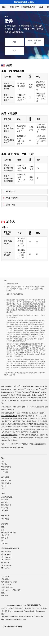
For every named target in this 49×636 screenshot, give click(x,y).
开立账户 (4, 464)
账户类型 (4, 469)
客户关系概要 (6, 584)
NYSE (5, 608)
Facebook (7, 554)
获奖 (3, 527)
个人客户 (4, 500)
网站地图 (4, 595)
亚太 (14, 51)
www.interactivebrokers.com (16, 619)
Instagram (7, 557)
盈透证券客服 (11, 418)
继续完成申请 (6, 467)
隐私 (3, 593)
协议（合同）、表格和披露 (11, 590)
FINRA (11, 608)
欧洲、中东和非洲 (34, 42)
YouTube (7, 568)
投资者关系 (5, 535)
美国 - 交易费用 (12, 198)
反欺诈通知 (5, 579)
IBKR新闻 (4, 538)
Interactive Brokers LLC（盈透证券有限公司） (24, 605)
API (2, 489)
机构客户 (4, 502)
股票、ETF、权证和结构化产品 (22, 7)
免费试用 (4, 472)
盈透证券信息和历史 (8, 532)
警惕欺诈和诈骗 (7, 587)
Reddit (6, 562)
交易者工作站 (6, 480)
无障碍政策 (5, 576)
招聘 (3, 530)
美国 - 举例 (10, 205)
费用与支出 (10, 191)
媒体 (3, 541)
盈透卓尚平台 (6, 483)
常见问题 (4, 508)
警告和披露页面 (15, 421)
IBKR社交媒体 (6, 552)
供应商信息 (5, 519)
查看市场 (31, 2)
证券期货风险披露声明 (9, 435)
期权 (41, 7)
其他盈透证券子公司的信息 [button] (12, 627)
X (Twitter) (8, 565)
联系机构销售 (6, 505)
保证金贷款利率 (40, 427)
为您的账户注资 (7, 497)
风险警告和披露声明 (10, 440)
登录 (3, 461)
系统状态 (4, 510)
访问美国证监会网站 (38, 444)
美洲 (14, 42)
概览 (4, 7)
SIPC (17, 608)
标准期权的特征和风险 (9, 416)
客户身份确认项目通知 (9, 582)
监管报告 (4, 543)
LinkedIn (7, 560)
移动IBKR (4, 486)
